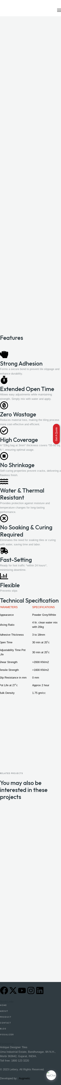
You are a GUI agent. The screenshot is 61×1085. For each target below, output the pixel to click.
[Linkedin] (40, 990)
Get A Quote (56, 434)
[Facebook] (4, 990)
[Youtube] (22, 990)
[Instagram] (31, 990)
